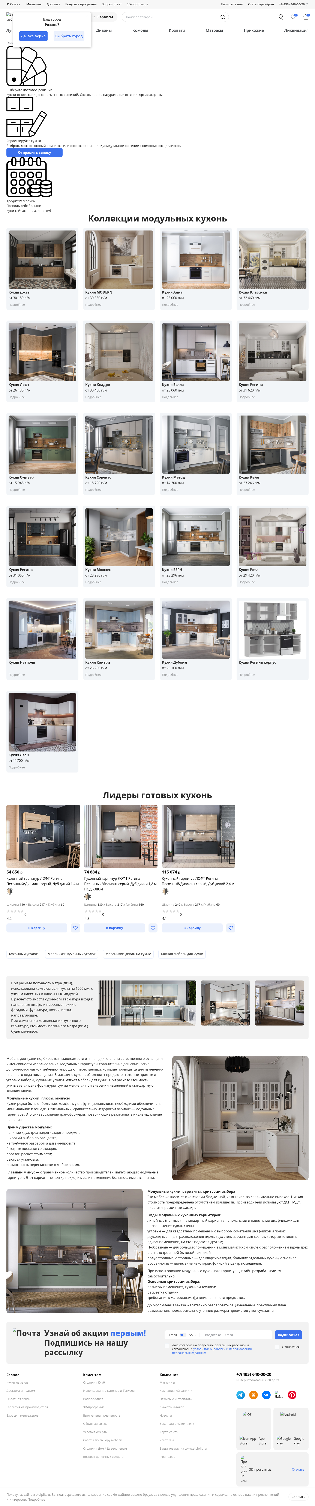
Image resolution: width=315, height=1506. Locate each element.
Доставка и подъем (20, 1391)
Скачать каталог (172, 1407)
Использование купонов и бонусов (109, 1391)
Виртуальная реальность (101, 1415)
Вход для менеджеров (22, 1415)
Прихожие (254, 30)
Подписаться (288, 1335)
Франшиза (167, 1457)
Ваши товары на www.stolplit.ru (183, 1448)
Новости (166, 1415)
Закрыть (298, 1497)
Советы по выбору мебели (102, 1440)
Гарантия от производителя (27, 1407)
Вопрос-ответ (112, 4)
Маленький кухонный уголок (72, 954)
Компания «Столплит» (176, 1391)
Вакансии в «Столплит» (177, 1424)
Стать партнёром (261, 4)
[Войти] (280, 17)
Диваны (104, 30)
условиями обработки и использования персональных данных (212, 1351)
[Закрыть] (87, 15)
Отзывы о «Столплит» (176, 1399)
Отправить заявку (34, 152)
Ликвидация (296, 30)
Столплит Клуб (94, 1382)
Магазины (34, 4)
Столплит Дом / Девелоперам (105, 1448)
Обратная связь (18, 1399)
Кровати (177, 30)
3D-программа (137, 4)
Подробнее (36, 1499)
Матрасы (214, 30)
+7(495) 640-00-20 (253, 1374)
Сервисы (105, 17)
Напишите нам (232, 4)
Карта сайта (169, 1432)
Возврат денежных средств (103, 1457)
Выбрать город (69, 36)
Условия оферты (95, 1432)
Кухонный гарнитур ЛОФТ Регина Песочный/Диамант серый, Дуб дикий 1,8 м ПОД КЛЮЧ (120, 884)
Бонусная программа (81, 4)
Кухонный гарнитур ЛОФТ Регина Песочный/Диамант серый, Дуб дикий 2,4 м (198, 881)
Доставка (53, 4)
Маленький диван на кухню (128, 954)
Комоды (140, 30)
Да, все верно (33, 36)
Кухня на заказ (17, 1382)
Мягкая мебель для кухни (182, 954)
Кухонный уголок (23, 954)
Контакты (167, 1440)
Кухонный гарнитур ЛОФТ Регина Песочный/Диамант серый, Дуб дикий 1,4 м (42, 881)
